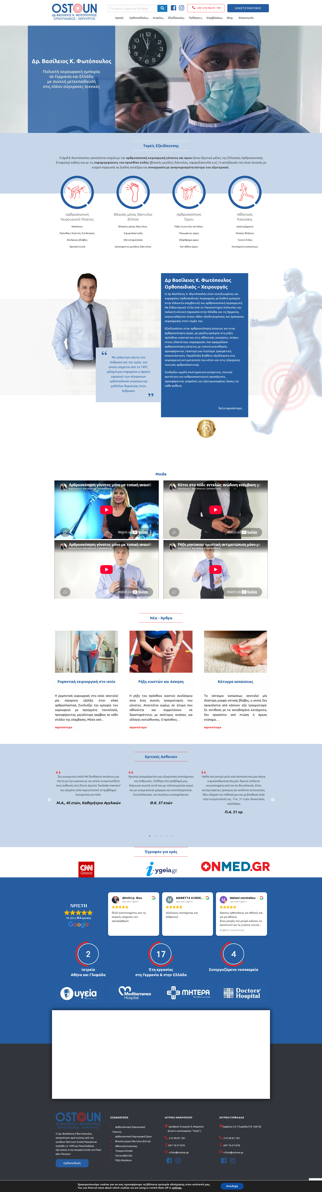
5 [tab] (172, 836)
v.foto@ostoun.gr (179, 1152)
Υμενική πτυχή (77, 246)
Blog (230, 17)
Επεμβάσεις (213, 17)
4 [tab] (166, 836)
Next (273, 800)
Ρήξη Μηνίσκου (123, 1160)
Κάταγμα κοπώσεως (235, 681)
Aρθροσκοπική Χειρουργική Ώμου (133, 1136)
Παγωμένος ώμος (189, 233)
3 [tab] (161, 836)
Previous (49, 800)
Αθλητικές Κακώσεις (126, 1146)
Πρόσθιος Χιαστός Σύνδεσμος (77, 233)
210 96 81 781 (177, 1138)
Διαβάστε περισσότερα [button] (232, 930)
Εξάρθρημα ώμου (189, 239)
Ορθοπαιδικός (138, 17)
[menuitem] (205, 8)
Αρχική (119, 17)
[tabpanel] (88, 788)
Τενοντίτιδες (244, 239)
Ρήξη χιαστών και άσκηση (161, 681)
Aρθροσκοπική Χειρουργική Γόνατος (129, 1129)
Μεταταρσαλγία (133, 239)
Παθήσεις (195, 17)
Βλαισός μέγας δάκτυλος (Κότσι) (133, 1141)
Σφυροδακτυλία (133, 233)
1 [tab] (150, 836)
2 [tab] (155, 836)
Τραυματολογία (123, 1150)
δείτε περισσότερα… (231, 408)
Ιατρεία (157, 17)
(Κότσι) (133, 219)
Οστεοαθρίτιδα (123, 1155)
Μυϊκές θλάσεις (245, 233)
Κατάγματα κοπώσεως (245, 246)
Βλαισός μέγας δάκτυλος (133, 214)
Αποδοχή (232, 1186)
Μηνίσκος (77, 226)
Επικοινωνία (246, 17)
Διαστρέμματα (244, 226)
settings (176, 1188)
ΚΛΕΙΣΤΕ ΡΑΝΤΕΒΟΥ (248, 8)
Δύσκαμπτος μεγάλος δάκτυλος (133, 246)
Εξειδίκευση (175, 17)
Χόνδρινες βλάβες (77, 239)
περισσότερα (63, 727)
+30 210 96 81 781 (208, 7)
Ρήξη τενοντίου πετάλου (189, 226)
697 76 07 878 (176, 1145)
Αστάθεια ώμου (189, 246)
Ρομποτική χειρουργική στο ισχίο (86, 681)
